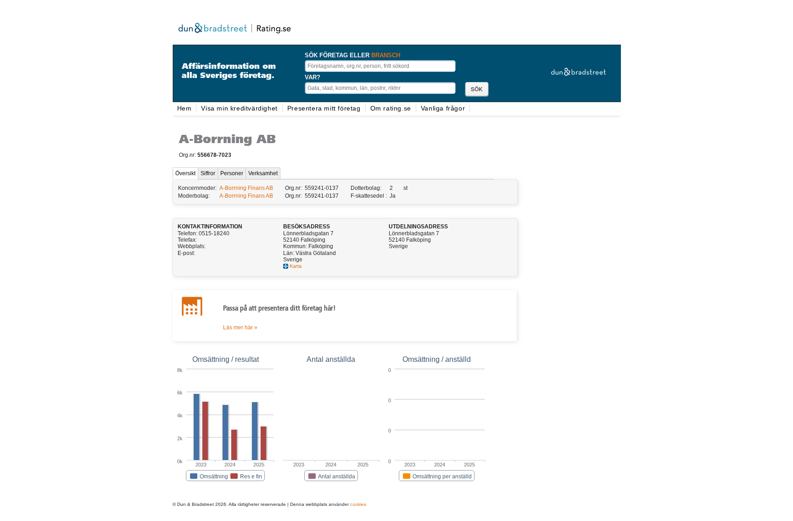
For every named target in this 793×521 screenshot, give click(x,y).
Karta (296, 266)
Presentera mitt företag (324, 108)
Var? (312, 77)
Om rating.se (390, 108)
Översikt (185, 173)
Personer (231, 173)
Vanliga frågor (443, 108)
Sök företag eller (352, 55)
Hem (184, 108)
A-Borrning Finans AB (246, 188)
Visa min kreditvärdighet (239, 108)
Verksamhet (263, 173)
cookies (358, 504)
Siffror (208, 173)
